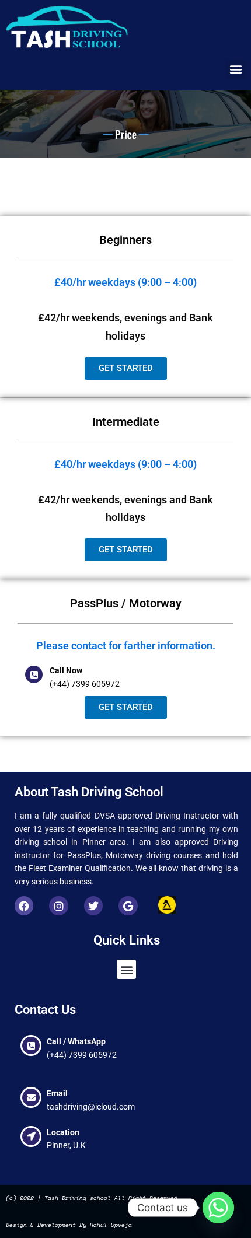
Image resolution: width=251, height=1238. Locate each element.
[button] (235, 69)
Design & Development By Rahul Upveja (69, 1224)
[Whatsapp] (218, 1207)
